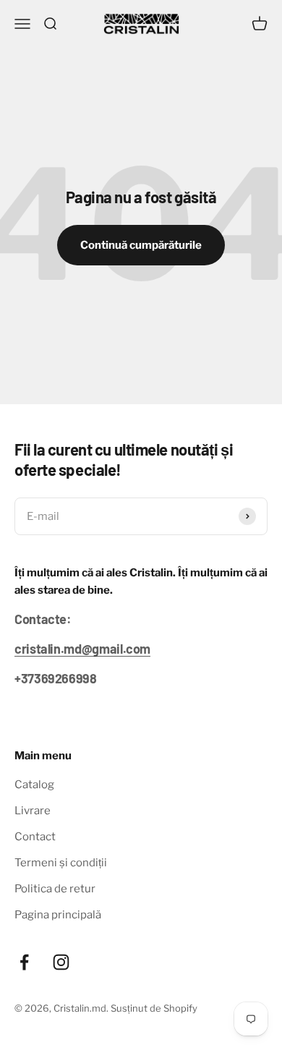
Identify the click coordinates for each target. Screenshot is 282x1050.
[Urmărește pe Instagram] (61, 962)
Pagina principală (57, 914)
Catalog (34, 784)
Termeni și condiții (60, 862)
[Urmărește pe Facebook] (24, 962)
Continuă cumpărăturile (141, 245)
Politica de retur (54, 888)
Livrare (32, 810)
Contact (35, 836)
